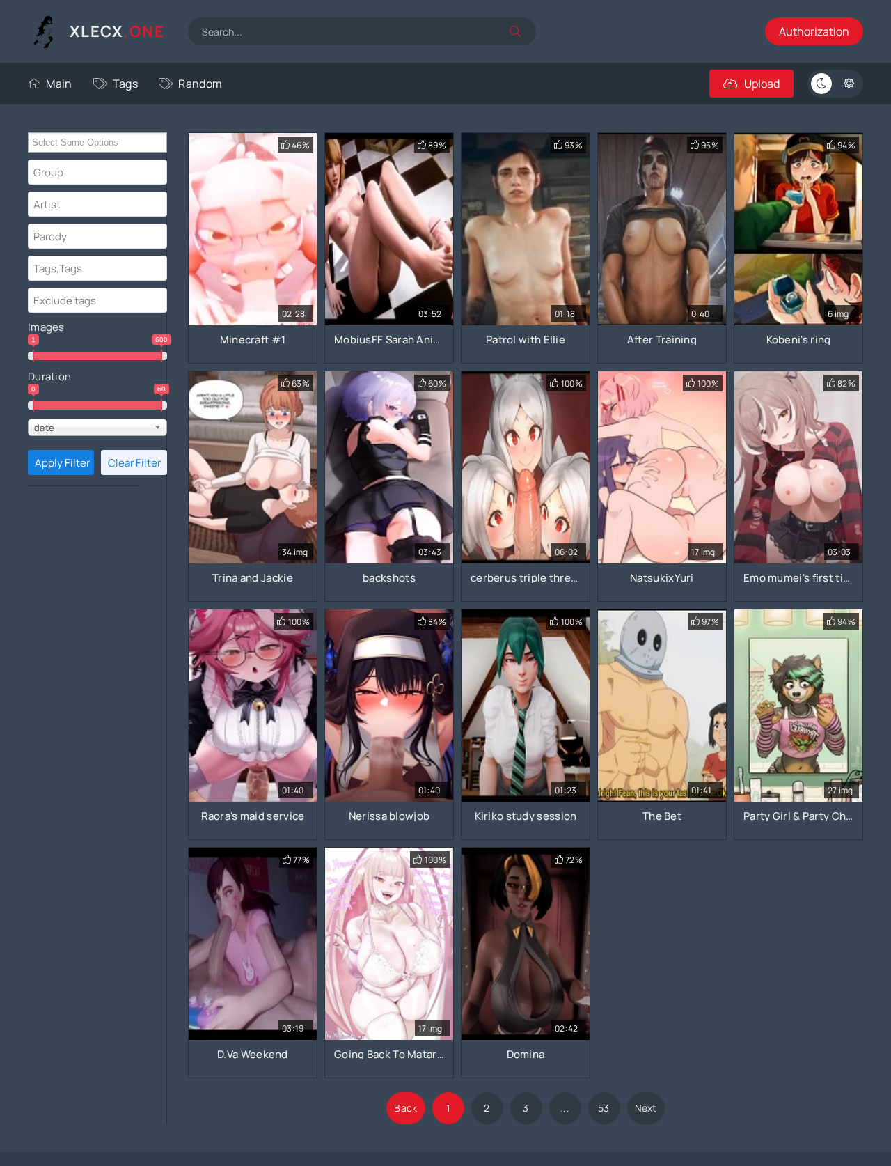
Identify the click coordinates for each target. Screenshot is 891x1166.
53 (604, 1107)
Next (646, 1107)
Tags (125, 83)
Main (59, 83)
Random (200, 83)
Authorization (814, 31)
